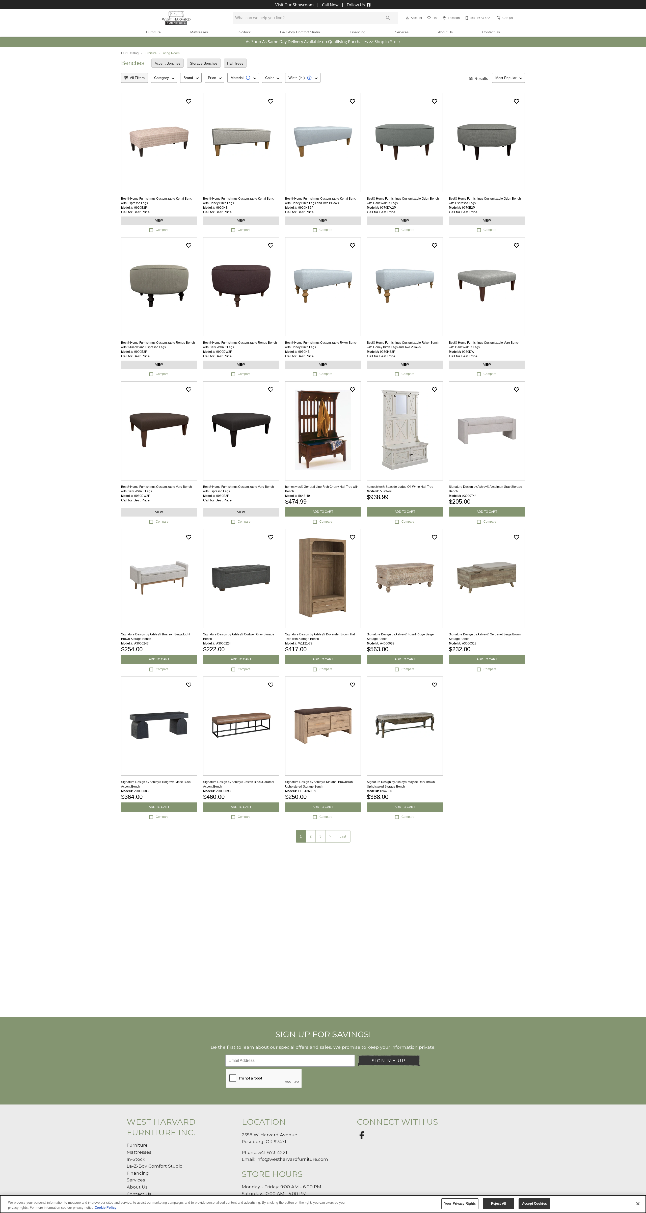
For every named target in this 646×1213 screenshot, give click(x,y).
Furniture (153, 32)
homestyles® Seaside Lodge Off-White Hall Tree (400, 487)
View (159, 220)
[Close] (637, 1203)
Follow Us (356, 5)
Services (402, 32)
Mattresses (199, 32)
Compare (162, 230)
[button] (407, 18)
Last (342, 836)
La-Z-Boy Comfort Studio (300, 32)
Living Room (171, 53)
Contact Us (491, 32)
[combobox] (164, 78)
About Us (445, 32)
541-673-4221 (272, 1152)
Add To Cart (323, 512)
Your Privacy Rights (460, 1203)
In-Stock (244, 32)
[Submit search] (388, 17)
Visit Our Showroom (295, 5)
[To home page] (176, 17)
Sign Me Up (389, 1060)
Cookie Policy (105, 1207)
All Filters (137, 78)
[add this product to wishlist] (189, 101)
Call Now (330, 5)
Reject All (498, 1203)
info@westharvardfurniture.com (292, 1159)
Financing (357, 32)
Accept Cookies (534, 1203)
